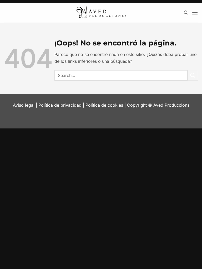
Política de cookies (104, 105)
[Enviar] (193, 75)
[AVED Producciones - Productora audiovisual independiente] (101, 13)
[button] (195, 12)
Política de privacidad (60, 105)
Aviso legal (23, 105)
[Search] (186, 13)
